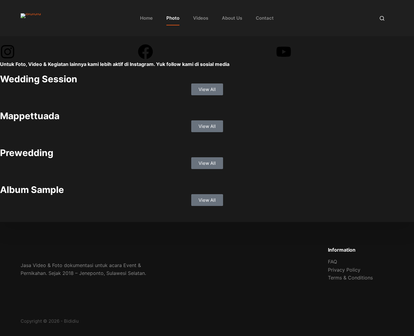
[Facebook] (145, 51)
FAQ (332, 262)
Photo (172, 18)
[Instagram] (7, 51)
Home (146, 18)
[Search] (382, 18)
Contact (265, 18)
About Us (232, 18)
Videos (200, 18)
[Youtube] (283, 51)
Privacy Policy (344, 270)
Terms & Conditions (350, 278)
